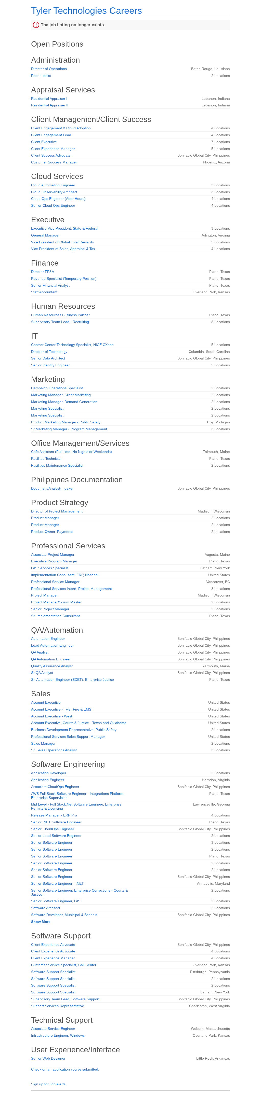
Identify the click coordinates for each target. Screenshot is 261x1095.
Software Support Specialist (53, 972)
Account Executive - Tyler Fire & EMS (61, 709)
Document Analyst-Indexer (52, 488)
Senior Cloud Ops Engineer (53, 205)
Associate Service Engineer (53, 1029)
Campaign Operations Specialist (57, 388)
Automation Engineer (48, 638)
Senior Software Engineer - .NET (57, 883)
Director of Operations (49, 69)
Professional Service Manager (55, 582)
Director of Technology (49, 352)
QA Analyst (39, 652)
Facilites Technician (46, 458)
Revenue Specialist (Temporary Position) (64, 278)
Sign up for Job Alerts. (49, 1084)
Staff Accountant (44, 292)
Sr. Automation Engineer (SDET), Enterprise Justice (72, 679)
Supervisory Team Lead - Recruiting (60, 322)
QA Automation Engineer (51, 659)
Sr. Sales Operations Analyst (54, 750)
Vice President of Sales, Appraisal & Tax (63, 249)
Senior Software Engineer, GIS (55, 901)
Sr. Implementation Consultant (55, 616)
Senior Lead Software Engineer (56, 836)
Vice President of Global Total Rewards (62, 242)
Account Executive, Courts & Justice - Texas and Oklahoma (78, 723)
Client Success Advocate (51, 155)
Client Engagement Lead (51, 135)
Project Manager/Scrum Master (56, 602)
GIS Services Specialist (49, 568)
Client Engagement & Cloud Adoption (61, 128)
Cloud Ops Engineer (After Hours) (58, 199)
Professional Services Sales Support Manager (68, 736)
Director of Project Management (57, 511)
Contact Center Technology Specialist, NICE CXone (72, 345)
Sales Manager (43, 743)
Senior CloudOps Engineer (52, 829)
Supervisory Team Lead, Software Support (65, 999)
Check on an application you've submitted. (65, 1069)
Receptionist (41, 76)
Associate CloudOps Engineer (55, 787)
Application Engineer (47, 780)
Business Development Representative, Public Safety (73, 730)
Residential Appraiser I (49, 98)
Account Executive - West (51, 716)
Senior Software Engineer (51, 842)
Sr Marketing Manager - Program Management (69, 429)
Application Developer (48, 773)
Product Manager (45, 518)
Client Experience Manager (53, 149)
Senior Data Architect (48, 358)
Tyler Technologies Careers (86, 10)
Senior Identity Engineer (50, 365)
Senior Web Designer (48, 1058)
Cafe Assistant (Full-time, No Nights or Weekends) (71, 452)
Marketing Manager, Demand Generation (64, 402)
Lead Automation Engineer (52, 645)
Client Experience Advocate (53, 944)
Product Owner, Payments (52, 532)
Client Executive (44, 142)
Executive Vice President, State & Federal (64, 228)
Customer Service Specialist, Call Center (63, 965)
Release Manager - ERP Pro (54, 815)
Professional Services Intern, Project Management (71, 589)
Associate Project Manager (52, 554)
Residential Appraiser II (49, 105)
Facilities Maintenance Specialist (57, 465)
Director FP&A (42, 272)
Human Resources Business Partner (60, 315)
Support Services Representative (57, 1006)
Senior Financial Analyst (50, 285)
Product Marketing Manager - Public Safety (65, 422)
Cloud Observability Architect (54, 192)
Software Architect (45, 908)
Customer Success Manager (54, 162)
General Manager (45, 235)
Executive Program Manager (54, 561)
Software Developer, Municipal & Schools (64, 915)
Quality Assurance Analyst (52, 666)
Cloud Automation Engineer (53, 185)
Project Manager (44, 595)
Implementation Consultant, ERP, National (64, 575)
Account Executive (46, 702)
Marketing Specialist (47, 408)
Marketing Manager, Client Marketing (61, 395)
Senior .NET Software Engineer (56, 822)
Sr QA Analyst (42, 673)
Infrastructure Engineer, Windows (58, 1035)
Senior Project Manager (50, 609)
